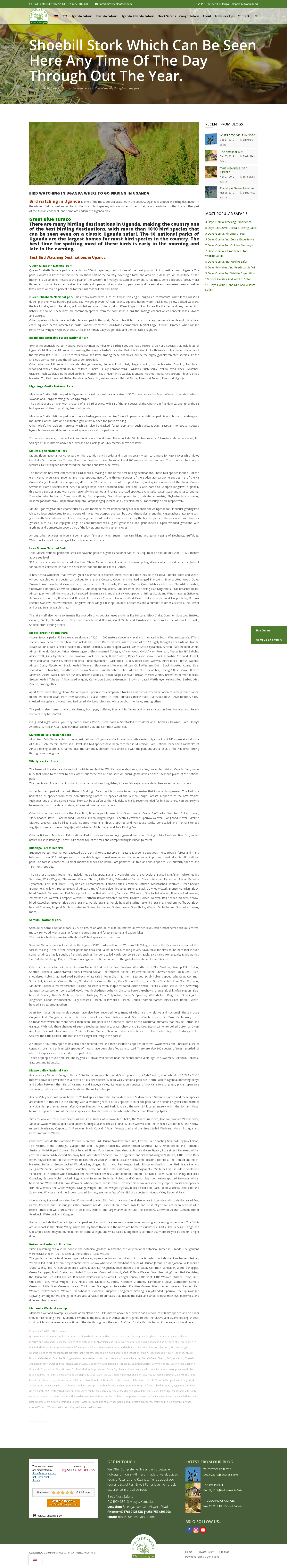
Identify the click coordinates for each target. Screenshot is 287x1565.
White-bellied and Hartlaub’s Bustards (131, 1402)
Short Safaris (167, 16)
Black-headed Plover (161, 1353)
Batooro (164, 1347)
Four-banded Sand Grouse (55, 1369)
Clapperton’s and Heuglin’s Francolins (109, 1363)
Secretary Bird (56, 1391)
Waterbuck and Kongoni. (95, 1402)
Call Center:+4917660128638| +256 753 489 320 (60, 4)
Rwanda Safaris (107, 16)
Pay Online (263, 630)
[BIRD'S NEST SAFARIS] (38, 14)
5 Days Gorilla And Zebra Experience (229, 239)
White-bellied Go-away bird (169, 1402)
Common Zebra (160, 1363)
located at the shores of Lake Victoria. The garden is (151, 1380)
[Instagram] (196, 1530)
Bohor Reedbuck (183, 1353)
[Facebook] (189, 1530)
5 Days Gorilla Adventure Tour (225, 233)
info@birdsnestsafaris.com (115, 4)
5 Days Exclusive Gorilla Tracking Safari (231, 228)
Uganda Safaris (82, 16)
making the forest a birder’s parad (153, 1385)
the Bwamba (179, 1391)
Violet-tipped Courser (68, 1402)
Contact (243, 16)
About (206, 16)
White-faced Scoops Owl (60, 1407)
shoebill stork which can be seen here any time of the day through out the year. (108, 1391)
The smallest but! (231, 152)
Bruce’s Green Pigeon (153, 1358)
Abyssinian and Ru (107, 1342)
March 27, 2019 (41, 1331)
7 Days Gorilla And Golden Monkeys (229, 245)
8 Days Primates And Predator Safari (230, 267)
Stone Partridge (162, 1391)
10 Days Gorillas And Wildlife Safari (228, 279)
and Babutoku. (128, 1347)
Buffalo (171, 1358)
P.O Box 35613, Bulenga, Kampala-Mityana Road (229, 4)
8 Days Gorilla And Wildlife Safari (226, 261)
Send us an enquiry (269, 639)
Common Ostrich (140, 1363)
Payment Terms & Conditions (202, 1556)
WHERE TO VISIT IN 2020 (237, 135)
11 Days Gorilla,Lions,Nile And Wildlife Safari (230, 287)
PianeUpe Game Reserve (237, 188)
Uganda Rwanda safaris (137, 16)
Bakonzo (154, 1347)
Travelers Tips (224, 16)
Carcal (179, 1358)
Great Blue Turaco (100, 1374)
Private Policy (206, 1552)
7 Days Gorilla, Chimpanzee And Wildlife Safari (226, 253)
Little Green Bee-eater (109, 1380)
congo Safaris (189, 16)
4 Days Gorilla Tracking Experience (228, 222)
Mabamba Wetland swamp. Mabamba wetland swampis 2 (99, 1385)
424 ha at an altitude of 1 (81, 1342)
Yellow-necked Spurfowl (89, 1407)
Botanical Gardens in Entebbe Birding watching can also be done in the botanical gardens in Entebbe (84, 1358)
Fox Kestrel (78, 1369)
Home (33, 88)
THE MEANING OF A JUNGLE (233, 170)
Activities (61, 1331)
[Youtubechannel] (203, 1530)
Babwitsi (142, 1347)
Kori (93, 1380)
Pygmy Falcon (181, 1385)
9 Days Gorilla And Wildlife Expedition (230, 273)
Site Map (224, 1552)
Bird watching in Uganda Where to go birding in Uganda (89, 193)
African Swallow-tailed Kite (104, 1347)
